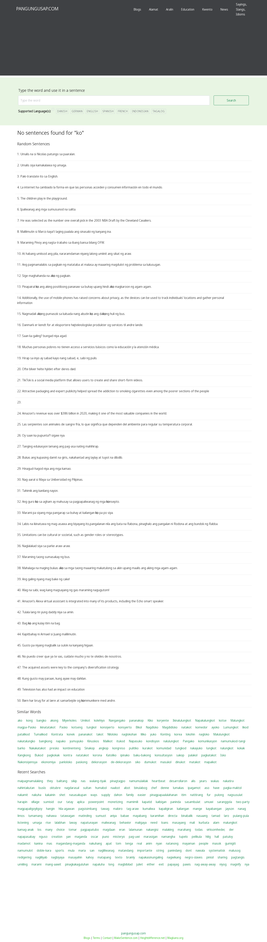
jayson (230, 809)
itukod (120, 741)
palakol (192, 755)
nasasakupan (78, 795)
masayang (179, 822)
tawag (105, 809)
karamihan (157, 816)
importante (144, 850)
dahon (118, 795)
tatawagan (67, 816)
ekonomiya (48, 762)
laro (226, 816)
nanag (242, 809)
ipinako (125, 755)
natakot (186, 727)
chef (154, 788)
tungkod (180, 748)
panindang (175, 850)
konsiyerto (107, 727)
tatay (69, 802)
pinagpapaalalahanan (163, 795)
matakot (194, 762)
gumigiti (230, 843)
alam (216, 822)
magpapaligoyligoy (30, 809)
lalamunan (135, 829)
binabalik (187, 816)
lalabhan (60, 822)
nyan (159, 843)
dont (188, 850)
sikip (74, 781)
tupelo (183, 836)
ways (93, 795)
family (130, 795)
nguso (43, 836)
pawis (187, 864)
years (203, 781)
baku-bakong (142, 755)
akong (54, 720)
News (224, 9)
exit (161, 864)
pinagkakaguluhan (77, 864)
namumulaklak (138, 781)
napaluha (99, 864)
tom (118, 843)
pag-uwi (134, 836)
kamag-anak (26, 829)
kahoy (90, 857)
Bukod (39, 755)
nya (247, 864)
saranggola (224, 802)
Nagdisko (152, 727)
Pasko (63, 727)
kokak (241, 748)
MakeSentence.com (126, 938)
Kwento (207, 9)
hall (217, 836)
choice (60, 829)
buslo (42, 788)
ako (20, 720)
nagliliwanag (106, 850)
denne (165, 788)
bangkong (45, 741)
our (60, 802)
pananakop (136, 720)
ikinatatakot (48, 727)
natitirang (196, 795)
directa (172, 816)
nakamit (23, 795)
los (39, 829)
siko (137, 762)
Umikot (85, 720)
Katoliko (111, 755)
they (50, 781)
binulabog (140, 788)
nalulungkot (171, 741)
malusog (234, 850)
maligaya (141, 822)
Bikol (139, 727)
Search (231, 100)
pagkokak (53, 755)
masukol (165, 762)
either (151, 864)
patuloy (228, 836)
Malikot (108, 741)
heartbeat (158, 781)
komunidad (164, 748)
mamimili (132, 802)
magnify (235, 864)
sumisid (48, 802)
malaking (168, 829)
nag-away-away (205, 864)
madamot (24, 843)
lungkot (211, 748)
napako (61, 741)
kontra (68, 755)
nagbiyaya (57, 857)
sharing (222, 857)
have (216, 788)
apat (109, 843)
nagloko (204, 734)
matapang (104, 857)
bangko (41, 720)
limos (21, 816)
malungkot (230, 822)
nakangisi (152, 829)
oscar (94, 836)
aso (206, 788)
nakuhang (95, 843)
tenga (129, 843)
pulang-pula (241, 816)
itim (183, 795)
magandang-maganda (70, 843)
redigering (24, 857)
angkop (103, 748)
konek (71, 734)
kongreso (118, 748)
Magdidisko (169, 727)
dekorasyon (99, 762)
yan (68, 836)
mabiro (118, 809)
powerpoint (96, 802)
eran (122, 829)
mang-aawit (53, 864)
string (160, 850)
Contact (107, 938)
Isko (223, 755)
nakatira (228, 781)
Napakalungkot (205, 720)
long (111, 864)
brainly (130, 857)
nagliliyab (41, 857)
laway (73, 822)
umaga (37, 822)
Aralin (169, 9)
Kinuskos (93, 741)
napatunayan (89, 822)
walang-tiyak (98, 781)
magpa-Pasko (27, 727)
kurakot (147, 748)
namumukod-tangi (233, 741)
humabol (101, 788)
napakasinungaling (151, 857)
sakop (180, 755)
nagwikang (174, 857)
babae (125, 816)
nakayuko (196, 748)
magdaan (109, 829)
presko (54, 748)
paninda (175, 802)
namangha (168, 836)
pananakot (85, 734)
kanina (38, 843)
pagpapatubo (90, 829)
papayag (173, 864)
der (231, 829)
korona (97, 755)
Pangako (188, 741)
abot (127, 788)
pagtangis (238, 857)
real (139, 843)
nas (83, 781)
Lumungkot (230, 727)
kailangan (183, 809)
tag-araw (132, 809)
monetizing (115, 802)
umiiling (23, 864)
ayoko (215, 727)
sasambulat (192, 802)
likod (245, 727)
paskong (81, 762)
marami (36, 864)
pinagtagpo (117, 781)
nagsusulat (235, 795)
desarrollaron (178, 781)
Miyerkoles (69, 720)
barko (21, 748)
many (48, 829)
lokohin (190, 734)
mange (197, 809)
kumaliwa (149, 809)
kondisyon (152, 741)
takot (99, 734)
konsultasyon (163, 755)
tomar (73, 829)
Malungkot (237, 720)
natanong (172, 843)
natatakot (82, 755)
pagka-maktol (232, 788)
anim (149, 843)
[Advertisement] (133, 48)
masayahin (75, 857)
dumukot (150, 762)
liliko (143, 734)
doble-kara (44, 850)
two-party (242, 802)
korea (178, 734)
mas (49, 843)
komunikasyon (207, 741)
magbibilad (125, 864)
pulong (219, 795)
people (203, 843)
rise (48, 822)
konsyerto (125, 727)
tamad (215, 816)
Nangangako (117, 720)
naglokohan (129, 734)
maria (82, 850)
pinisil (210, 857)
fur (209, 795)
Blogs (137, 9)
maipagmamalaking (30, 781)
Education (187, 9)
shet (62, 795)
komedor (201, 727)
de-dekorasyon (121, 762)
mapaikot (210, 762)
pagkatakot (208, 755)
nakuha (36, 795)
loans (164, 822)
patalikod (24, 734)
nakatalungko (26, 741)
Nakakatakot (37, 748)
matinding (85, 816)
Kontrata (57, 734)
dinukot (180, 762)
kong (29, 720)
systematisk (217, 850)
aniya (113, 816)
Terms (96, 938)
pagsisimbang (87, 809)
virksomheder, (216, 829)
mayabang (140, 816)
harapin (22, 802)
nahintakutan (26, 788)
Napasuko (135, 741)
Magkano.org (175, 938)
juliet (139, 864)
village (35, 802)
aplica (80, 802)
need (154, 822)
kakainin (50, 795)
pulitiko (134, 748)
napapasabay (26, 836)
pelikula (197, 836)
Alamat (153, 9)
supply (105, 795)
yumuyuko (76, 741)
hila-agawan (66, 809)
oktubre (55, 788)
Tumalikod (40, 734)
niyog (223, 864)
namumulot (25, 850)
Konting (165, 734)
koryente (163, 720)
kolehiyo (99, 720)
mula (71, 850)
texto (118, 857)
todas (199, 829)
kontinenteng (72, 748)
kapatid (147, 802)
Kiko (150, 720)
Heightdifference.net (152, 938)
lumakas (178, 788)
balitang (62, 781)
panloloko (65, 762)
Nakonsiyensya (27, 762)
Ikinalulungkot (182, 720)
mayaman (188, 843)
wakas (215, 781)
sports (59, 850)
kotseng (77, 727)
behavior (125, 822)
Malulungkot (221, 734)
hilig (208, 836)
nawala (200, 850)
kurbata (204, 822)
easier (142, 795)
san (92, 850)
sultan (87, 788)
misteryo (119, 836)
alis (193, 781)
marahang (184, 829)
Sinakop (89, 748)
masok (216, 843)
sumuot (101, 816)
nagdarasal (72, 788)
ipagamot (194, 788)
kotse (223, 720)
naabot (115, 788)
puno (105, 836)
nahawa (51, 816)
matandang (125, 850)
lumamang (35, 816)
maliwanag (109, 822)
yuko (153, 734)
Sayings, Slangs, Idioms (241, 9)
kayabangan (214, 809)
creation (56, 836)
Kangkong (24, 755)
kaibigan (161, 802)
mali (192, 822)
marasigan (151, 836)
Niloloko (112, 734)
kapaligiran (166, 809)
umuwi (208, 802)
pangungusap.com (133, 933)
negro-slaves (193, 857)
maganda (81, 836)
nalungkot (226, 748)
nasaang (202, 816)
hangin (50, 809)
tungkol (91, 727)
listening (23, 822)
